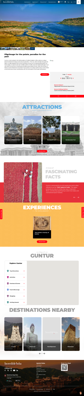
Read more (44, 74)
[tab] (64, 74)
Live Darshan (39, 365)
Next (42, 44)
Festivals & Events (52, 2)
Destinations (27, 2)
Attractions (38, 366)
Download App (1, 214)
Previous (40, 44)
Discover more (42, 151)
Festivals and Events (40, 369)
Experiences (34, 2)
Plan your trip (43, 2)
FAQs (37, 377)
